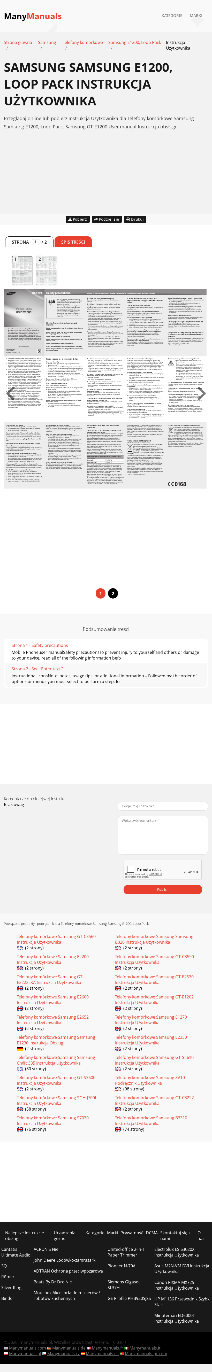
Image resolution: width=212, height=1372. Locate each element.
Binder (7, 1298)
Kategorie (172, 15)
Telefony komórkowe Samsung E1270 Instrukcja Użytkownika (151, 1020)
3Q (4, 1266)
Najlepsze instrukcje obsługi (24, 1235)
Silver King (11, 1287)
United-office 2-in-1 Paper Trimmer (126, 1252)
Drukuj (137, 219)
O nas (201, 1235)
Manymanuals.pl (25, 1354)
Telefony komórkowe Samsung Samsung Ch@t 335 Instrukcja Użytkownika (56, 1060)
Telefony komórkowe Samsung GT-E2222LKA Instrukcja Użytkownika (50, 979)
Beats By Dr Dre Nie (53, 1282)
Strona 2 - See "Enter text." (37, 669)
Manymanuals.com (27, 1348)
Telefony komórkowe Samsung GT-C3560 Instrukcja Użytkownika (56, 939)
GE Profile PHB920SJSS (129, 1298)
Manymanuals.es (102, 1354)
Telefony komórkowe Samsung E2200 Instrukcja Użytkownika (53, 959)
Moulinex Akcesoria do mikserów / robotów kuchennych (67, 1295)
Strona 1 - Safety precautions (40, 645)
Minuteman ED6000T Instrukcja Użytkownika (176, 1318)
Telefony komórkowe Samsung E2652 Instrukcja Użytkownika (53, 1020)
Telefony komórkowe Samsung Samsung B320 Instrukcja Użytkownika (154, 939)
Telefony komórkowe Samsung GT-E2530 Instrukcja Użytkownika (154, 979)
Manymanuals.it (145, 1348)
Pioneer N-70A (121, 1266)
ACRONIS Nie (46, 1249)
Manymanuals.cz (63, 1354)
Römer (7, 1277)
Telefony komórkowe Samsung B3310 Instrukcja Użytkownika (151, 1120)
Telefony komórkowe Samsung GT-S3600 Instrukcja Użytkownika (56, 1080)
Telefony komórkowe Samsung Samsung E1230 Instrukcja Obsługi (56, 1040)
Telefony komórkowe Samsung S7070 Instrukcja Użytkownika (53, 1120)
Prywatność (131, 1233)
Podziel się (109, 219)
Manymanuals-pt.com (146, 1354)
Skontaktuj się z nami (175, 1235)
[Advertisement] (106, 177)
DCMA (152, 1233)
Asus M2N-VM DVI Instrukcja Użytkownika (181, 1268)
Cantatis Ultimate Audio (16, 1252)
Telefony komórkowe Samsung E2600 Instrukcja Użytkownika (53, 999)
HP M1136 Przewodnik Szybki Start (182, 1301)
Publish (163, 889)
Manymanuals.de (69, 1348)
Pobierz (80, 219)
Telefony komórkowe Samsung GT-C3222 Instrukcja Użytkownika (154, 1100)
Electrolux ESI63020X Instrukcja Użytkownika (176, 1252)
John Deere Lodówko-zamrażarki (65, 1260)
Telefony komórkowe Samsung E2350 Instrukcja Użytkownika (151, 1040)
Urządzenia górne (64, 1235)
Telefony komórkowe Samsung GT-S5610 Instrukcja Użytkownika (154, 1060)
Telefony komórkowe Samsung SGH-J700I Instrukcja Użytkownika (56, 1100)
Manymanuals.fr (107, 1348)
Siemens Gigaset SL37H (124, 1284)
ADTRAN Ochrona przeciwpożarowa (68, 1271)
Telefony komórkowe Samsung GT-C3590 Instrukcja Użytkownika (154, 959)
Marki (196, 15)
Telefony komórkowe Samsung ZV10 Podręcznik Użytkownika (150, 1080)
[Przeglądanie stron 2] (201, 398)
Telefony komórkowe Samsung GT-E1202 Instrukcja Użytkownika (154, 999)
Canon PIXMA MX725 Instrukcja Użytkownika (176, 1285)
